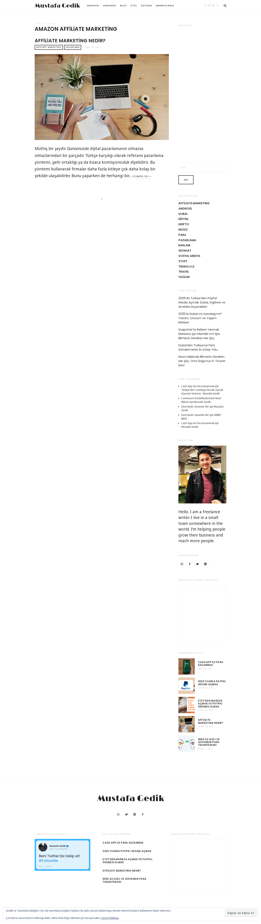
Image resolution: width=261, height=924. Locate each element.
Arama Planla (165, 5)
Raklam (184, 245)
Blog (123, 5)
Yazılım (184, 277)
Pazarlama (73, 47)
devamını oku (141, 176)
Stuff (182, 261)
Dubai (182, 214)
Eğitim (183, 219)
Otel (133, 5)
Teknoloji (186, 266)
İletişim (146, 5)
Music (183, 230)
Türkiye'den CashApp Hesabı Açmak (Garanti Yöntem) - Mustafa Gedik (202, 391)
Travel (183, 272)
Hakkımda (109, 5)
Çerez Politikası (110, 918)
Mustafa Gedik (57, 5)
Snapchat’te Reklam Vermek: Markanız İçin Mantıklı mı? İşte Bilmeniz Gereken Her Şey (199, 334)
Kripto (183, 224)
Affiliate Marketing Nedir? (70, 40)
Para (182, 235)
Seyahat (184, 251)
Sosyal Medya (189, 256)
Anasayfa (93, 5)
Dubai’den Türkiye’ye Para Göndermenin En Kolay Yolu (198, 347)
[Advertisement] (202, 92)
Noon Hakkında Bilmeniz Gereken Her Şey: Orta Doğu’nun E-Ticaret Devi (202, 361)
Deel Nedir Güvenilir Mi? (195, 406)
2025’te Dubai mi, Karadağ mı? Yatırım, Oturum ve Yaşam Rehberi (200, 318)
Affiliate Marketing (48, 47)
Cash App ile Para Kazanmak (197, 386)
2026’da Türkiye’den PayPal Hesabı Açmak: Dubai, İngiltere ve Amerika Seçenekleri (201, 302)
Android (185, 209)
